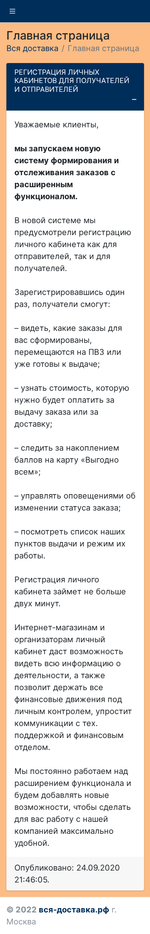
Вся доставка (32, 48)
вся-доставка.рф (74, 909)
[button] (12, 11)
